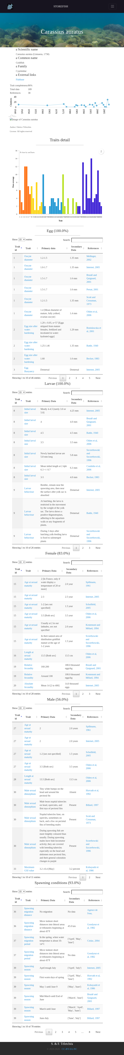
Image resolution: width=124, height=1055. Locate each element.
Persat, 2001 (92, 289)
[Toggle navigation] (112, 6)
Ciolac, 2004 (93, 940)
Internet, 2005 (93, 267)
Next (98, 378)
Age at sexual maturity (28, 728)
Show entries (22, 239)
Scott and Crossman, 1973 (91, 300)
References (93, 248)
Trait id (17, 248)
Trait (28, 248)
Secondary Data (76, 248)
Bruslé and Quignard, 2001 (91, 278)
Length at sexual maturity (28, 655)
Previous (53, 378)
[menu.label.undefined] (101, 151)
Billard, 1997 (92, 805)
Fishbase (20, 79)
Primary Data (49, 401)
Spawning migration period (29, 940)
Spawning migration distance (29, 911)
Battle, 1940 (92, 345)
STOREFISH (61, 6)
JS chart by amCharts (27, 152)
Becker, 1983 (92, 358)
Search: (66, 240)
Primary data (48, 248)
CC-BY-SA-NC (69, 1049)
